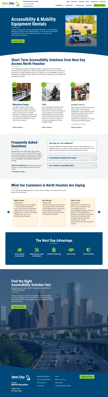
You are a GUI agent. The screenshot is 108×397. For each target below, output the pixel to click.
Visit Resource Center (18, 171)
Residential (59, 5)
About (87, 1)
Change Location (28, 6)
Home (68, 1)
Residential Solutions (43, 377)
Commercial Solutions (44, 380)
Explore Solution (17, 127)
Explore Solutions (76, 127)
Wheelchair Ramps (21, 104)
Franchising (102, 1)
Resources (74, 1)
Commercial (69, 5)
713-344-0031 (29, 4)
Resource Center (60, 380)
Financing (81, 1)
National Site (94, 1)
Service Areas (80, 5)
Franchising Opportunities (63, 386)
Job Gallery (89, 5)
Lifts (44, 104)
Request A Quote (99, 5)
